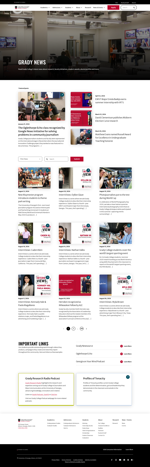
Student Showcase (87, 435)
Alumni (134, 3)
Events (124, 426)
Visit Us (66, 428)
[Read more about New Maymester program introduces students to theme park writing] (34, 178)
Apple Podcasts (37, 395)
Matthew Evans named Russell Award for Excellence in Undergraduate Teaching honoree (113, 137)
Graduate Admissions (70, 426)
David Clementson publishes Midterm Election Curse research (113, 119)
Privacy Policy (56, 460)
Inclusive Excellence (103, 426)
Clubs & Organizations (88, 430)
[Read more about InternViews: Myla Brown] (115, 285)
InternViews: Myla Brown (111, 302)
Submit (77, 159)
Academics (44, 7)
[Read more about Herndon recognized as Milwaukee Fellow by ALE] (75, 285)
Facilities (100, 428)
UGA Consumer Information (112, 449)
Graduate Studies (52, 426)
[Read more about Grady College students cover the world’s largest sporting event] (115, 233)
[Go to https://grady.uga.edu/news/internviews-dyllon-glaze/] (88, 170)
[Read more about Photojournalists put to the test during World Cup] (115, 178)
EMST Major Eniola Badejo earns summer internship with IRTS (110, 101)
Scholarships (85, 433)
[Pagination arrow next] (86, 328)
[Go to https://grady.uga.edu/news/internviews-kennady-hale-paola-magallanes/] (47, 277)
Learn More (129, 449)
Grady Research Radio (33, 383)
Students (68, 7)
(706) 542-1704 (22, 428)
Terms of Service (66, 460)
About (78, 7)
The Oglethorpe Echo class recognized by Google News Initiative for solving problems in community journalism (41, 131)
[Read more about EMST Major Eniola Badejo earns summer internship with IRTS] (81, 100)
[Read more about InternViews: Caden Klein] (34, 233)
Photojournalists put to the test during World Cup (114, 196)
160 (81, 328)
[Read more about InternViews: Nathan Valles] (75, 233)
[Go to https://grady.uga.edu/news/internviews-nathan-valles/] (88, 225)
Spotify (46, 395)
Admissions (56, 7)
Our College (101, 423)
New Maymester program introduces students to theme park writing (32, 198)
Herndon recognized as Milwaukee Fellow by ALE (71, 304)
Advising (84, 423)
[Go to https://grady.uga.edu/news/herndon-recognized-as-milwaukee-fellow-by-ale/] (88, 277)
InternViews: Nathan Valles (72, 250)
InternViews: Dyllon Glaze (71, 194)
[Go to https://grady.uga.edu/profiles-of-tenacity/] (128, 377)
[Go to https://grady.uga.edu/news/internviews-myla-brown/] (129, 277)
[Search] (134, 7)
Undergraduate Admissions (71, 423)
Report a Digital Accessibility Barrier (75, 462)
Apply (113, 7)
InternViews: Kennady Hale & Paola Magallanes (32, 304)
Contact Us (101, 435)
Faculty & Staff (125, 3)
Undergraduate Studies (53, 423)
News (123, 423)
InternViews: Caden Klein (30, 250)
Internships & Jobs (87, 426)
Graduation (85, 438)
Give (116, 3)
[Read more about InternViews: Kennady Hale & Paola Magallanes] (34, 285)
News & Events (98, 7)
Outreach (100, 430)
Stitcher (54, 395)
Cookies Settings (78, 460)
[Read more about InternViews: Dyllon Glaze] (75, 178)
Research (88, 7)
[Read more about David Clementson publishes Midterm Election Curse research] (81, 118)
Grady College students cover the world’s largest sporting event (115, 252)
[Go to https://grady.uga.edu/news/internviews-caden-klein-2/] (47, 225)
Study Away (85, 428)
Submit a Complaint (90, 460)
